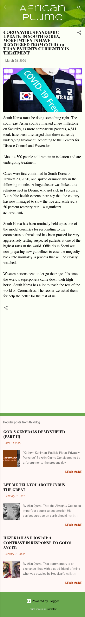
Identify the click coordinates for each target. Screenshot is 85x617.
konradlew (51, 609)
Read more (73, 472)
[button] (79, 33)
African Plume (42, 13)
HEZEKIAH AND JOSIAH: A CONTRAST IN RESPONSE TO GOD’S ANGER (37, 542)
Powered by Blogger (45, 601)
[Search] (79, 8)
